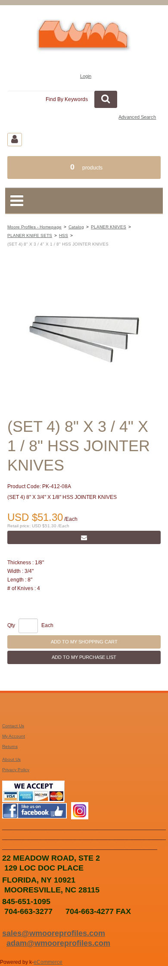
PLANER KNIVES (108, 227)
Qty (11, 625)
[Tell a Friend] (84, 537)
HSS (63, 235)
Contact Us (13, 725)
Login (85, 76)
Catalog (76, 227)
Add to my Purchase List (84, 657)
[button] (84, 167)
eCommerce (48, 962)
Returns (10, 746)
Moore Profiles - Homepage (34, 227)
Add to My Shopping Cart (84, 641)
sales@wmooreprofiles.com (53, 933)
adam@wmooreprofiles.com (58, 943)
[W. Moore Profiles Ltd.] (84, 39)
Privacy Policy (15, 769)
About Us (11, 759)
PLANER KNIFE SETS (29, 235)
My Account (13, 736)
